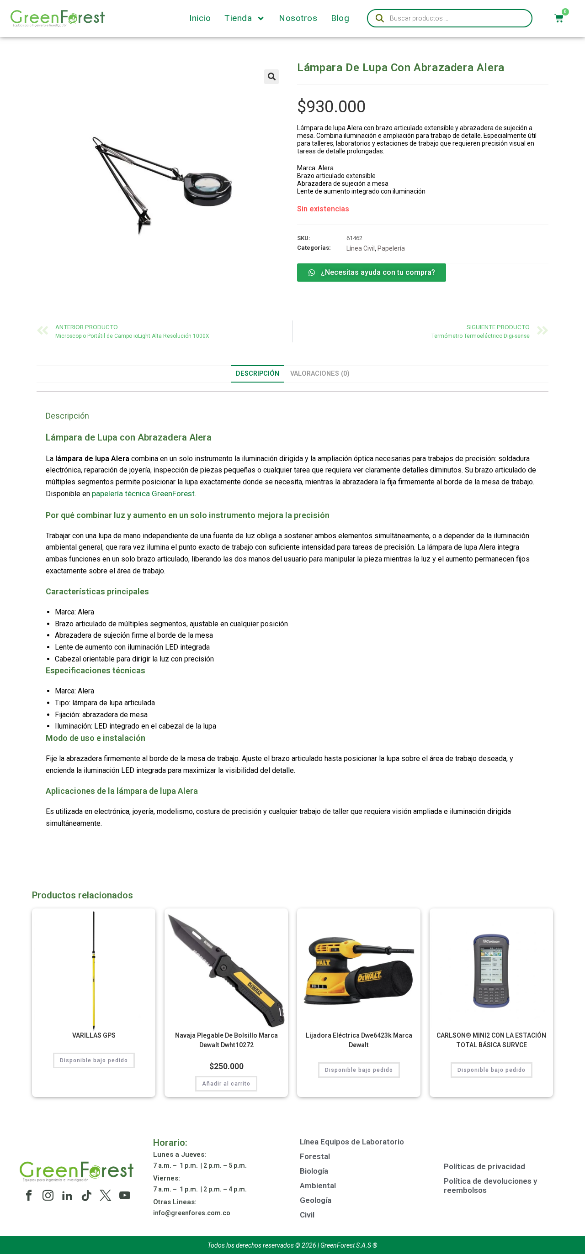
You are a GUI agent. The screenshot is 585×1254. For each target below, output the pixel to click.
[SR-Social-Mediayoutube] (124, 1195)
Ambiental (318, 1185)
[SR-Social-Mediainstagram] (48, 1195)
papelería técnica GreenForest (143, 493)
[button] (271, 76)
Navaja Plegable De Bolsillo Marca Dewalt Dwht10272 (226, 1040)
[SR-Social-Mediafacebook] (28, 1195)
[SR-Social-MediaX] (105, 1195)
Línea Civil (360, 248)
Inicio (200, 18)
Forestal (315, 1156)
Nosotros (298, 18)
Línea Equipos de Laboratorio (352, 1141)
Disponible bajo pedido (94, 1060)
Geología (315, 1200)
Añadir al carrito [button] (226, 1084)
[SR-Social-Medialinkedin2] (67, 1195)
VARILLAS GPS (94, 1035)
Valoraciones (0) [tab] (320, 374)
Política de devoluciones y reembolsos (490, 1185)
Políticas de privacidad (484, 1166)
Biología (314, 1170)
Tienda (238, 18)
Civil (307, 1214)
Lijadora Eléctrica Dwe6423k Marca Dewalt (359, 1040)
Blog (340, 18)
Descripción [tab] (257, 374)
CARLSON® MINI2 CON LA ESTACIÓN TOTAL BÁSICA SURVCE (491, 1040)
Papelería (391, 248)
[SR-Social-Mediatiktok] (86, 1195)
